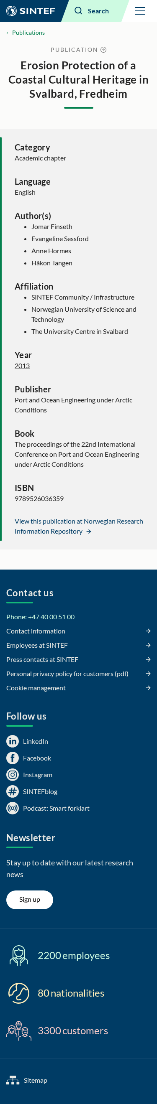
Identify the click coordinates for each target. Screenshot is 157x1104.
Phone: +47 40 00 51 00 (40, 617)
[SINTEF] (30, 11)
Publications (28, 32)
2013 (22, 365)
